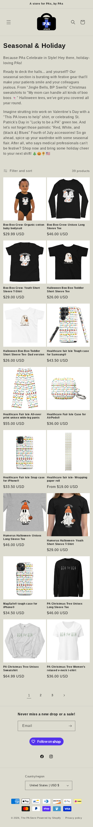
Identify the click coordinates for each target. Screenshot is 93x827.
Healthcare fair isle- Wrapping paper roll (67, 479)
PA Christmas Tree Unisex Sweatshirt (21, 668)
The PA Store (28, 818)
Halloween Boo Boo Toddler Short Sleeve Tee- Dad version (23, 353)
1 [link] (29, 695)
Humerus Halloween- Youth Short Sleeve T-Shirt (65, 542)
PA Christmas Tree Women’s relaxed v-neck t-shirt (66, 668)
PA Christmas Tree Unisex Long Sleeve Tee (64, 605)
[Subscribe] (70, 726)
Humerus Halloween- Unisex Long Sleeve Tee (22, 537)
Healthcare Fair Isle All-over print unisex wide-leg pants (22, 416)
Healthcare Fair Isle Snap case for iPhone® (24, 479)
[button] (8, 22)
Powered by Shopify (49, 818)
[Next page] (64, 695)
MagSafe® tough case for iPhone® (20, 605)
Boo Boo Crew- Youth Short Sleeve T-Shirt (21, 289)
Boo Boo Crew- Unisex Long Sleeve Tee (66, 226)
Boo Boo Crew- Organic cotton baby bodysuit (23, 226)
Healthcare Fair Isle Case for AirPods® (66, 416)
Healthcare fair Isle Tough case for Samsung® (68, 353)
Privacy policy (73, 818)
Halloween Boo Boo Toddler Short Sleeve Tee (65, 289)
